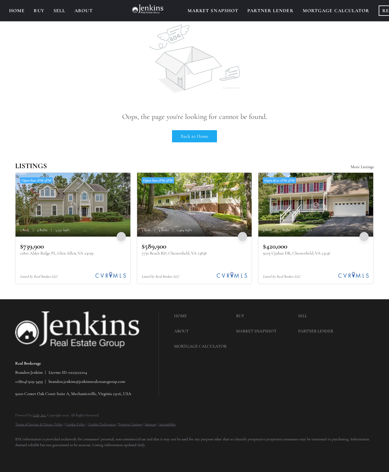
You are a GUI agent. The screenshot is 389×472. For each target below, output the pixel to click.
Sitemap (150, 424)
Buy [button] (39, 11)
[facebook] (22, 455)
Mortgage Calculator (336, 11)
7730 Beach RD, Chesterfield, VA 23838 (174, 253)
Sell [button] (59, 11)
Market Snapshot (213, 11)
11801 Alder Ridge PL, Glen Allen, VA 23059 (57, 253)
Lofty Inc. (39, 415)
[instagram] (40, 455)
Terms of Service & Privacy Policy (39, 424)
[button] (203, 316)
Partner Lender (270, 11)
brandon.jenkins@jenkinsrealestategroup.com (87, 381)
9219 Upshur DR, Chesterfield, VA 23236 (296, 253)
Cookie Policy (76, 424)
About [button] (83, 11)
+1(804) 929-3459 (29, 381)
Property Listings (130, 424)
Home (17, 11)
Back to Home (194, 136)
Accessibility (167, 424)
